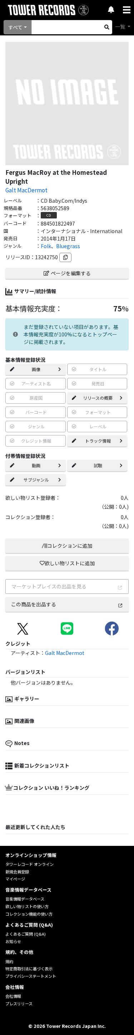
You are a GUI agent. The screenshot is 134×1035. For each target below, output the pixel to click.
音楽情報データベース (24, 899)
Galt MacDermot (26, 190)
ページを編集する (71, 273)
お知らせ (13, 941)
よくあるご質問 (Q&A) (25, 934)
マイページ (15, 879)
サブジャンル (36, 480)
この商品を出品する (33, 604)
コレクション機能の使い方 (29, 914)
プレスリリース (19, 1003)
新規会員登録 (17, 871)
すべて (15, 27)
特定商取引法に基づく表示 (29, 968)
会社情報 (13, 996)
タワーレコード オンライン (29, 864)
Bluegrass (68, 246)
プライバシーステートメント (30, 976)
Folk (46, 246)
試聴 (98, 465)
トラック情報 (98, 441)
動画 (36, 465)
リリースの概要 (98, 398)
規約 (9, 961)
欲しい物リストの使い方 (27, 906)
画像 (36, 369)
